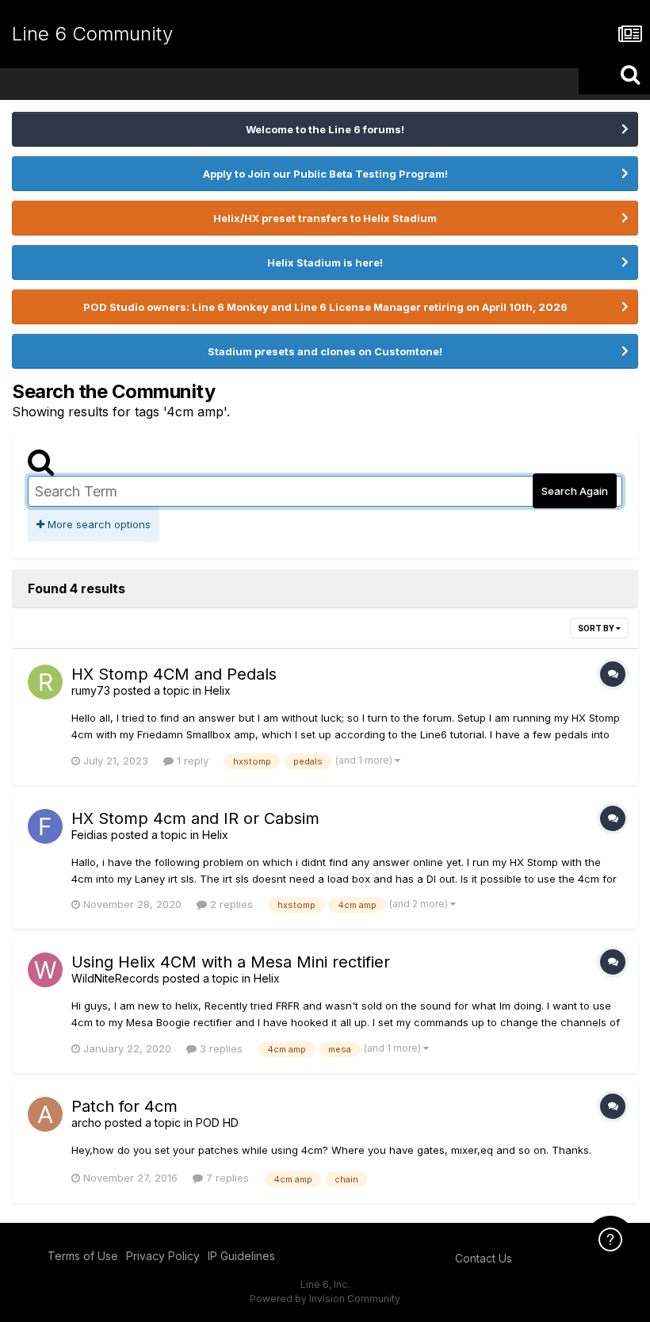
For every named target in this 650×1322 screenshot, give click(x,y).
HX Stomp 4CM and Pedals (174, 674)
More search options (97, 524)
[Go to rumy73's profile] (45, 682)
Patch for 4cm (124, 1106)
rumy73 (90, 690)
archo (86, 1122)
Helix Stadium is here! (325, 262)
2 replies (230, 904)
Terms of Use (83, 1256)
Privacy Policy (163, 1256)
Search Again (574, 491)
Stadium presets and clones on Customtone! (325, 351)
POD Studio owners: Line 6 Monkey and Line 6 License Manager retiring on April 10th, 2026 (325, 307)
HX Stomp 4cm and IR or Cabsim (195, 818)
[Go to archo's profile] (45, 1114)
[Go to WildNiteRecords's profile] (45, 969)
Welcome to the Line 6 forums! (325, 129)
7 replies (226, 1177)
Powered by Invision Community (325, 1299)
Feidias (89, 834)
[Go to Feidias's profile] (45, 826)
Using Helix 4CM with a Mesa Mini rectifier (230, 961)
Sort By (597, 628)
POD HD (217, 1122)
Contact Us (483, 1258)
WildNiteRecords (115, 978)
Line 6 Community (92, 33)
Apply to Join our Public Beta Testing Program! (325, 173)
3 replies (220, 1048)
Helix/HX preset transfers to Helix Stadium (325, 218)
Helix (218, 690)
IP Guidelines (241, 1256)
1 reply (191, 760)
